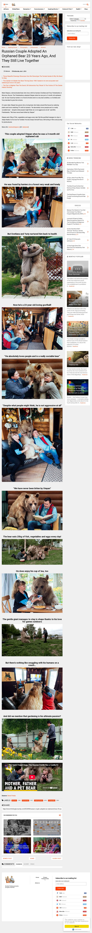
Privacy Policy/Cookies (45, 879)
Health (78, 9)
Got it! (77, 926)
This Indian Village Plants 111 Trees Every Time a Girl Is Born (47, 849)
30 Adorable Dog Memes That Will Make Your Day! (75, 302)
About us (37, 883)
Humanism (26, 9)
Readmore (71, 286)
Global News (16, 9)
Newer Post (7, 858)
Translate (82, 20)
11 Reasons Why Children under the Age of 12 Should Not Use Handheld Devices (17, 848)
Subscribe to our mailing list (74, 30)
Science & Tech (67, 9)
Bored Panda (11, 796)
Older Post (57, 858)
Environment (34, 47)
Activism (43, 47)
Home (7, 9)
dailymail (25, 127)
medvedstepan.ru (14, 127)
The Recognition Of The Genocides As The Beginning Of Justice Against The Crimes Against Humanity (17, 829)
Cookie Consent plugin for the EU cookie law (76, 929)
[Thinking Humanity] (13, 5)
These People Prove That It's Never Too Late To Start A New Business (47, 831)
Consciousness (38, 9)
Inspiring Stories (53, 9)
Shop (86, 9)
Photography (24, 47)
